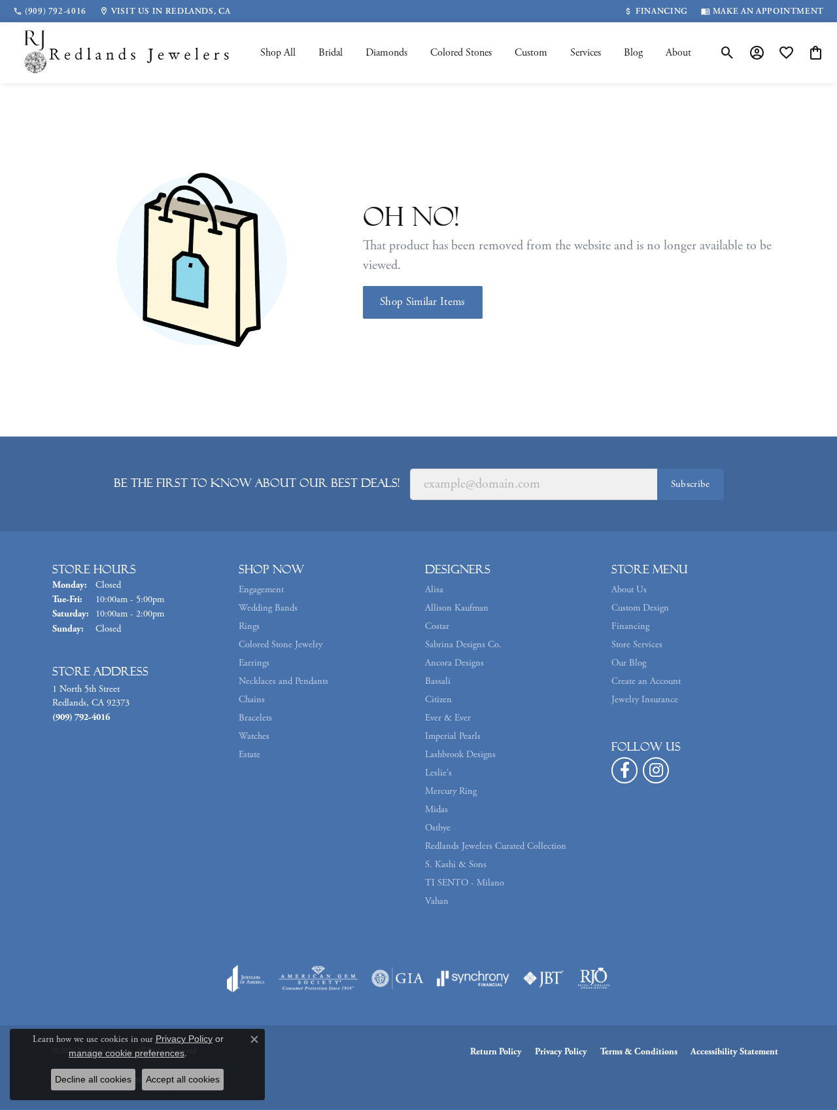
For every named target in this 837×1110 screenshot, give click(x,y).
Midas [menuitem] (436, 809)
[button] (727, 53)
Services (585, 53)
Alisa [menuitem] (434, 590)
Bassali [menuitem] (438, 681)
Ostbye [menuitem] (438, 828)
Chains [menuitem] (252, 700)
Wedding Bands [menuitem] (268, 608)
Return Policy (496, 1052)
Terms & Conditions (638, 1052)
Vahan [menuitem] (437, 901)
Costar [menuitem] (437, 626)
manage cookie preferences (126, 1053)
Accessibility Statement (734, 1052)
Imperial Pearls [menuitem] (453, 736)
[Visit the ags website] (318, 978)
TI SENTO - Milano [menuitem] (464, 883)
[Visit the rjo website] (593, 978)
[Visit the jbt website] (543, 978)
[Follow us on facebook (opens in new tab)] (624, 770)
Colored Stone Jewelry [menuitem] (280, 645)
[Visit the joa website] (246, 978)
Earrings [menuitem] (254, 663)
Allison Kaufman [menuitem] (456, 608)
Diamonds (386, 53)
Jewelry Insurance (644, 700)
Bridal (330, 53)
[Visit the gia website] (397, 978)
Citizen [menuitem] (438, 700)
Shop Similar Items (423, 302)
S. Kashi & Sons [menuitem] (456, 864)
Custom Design (640, 608)
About (678, 53)
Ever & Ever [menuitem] (448, 718)
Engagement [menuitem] (261, 590)
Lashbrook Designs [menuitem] (460, 755)
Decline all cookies (93, 1079)
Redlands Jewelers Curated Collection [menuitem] (495, 846)
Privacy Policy (561, 1052)
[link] (49, 11)
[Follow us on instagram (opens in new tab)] (656, 770)
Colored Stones (461, 53)
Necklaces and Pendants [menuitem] (283, 681)
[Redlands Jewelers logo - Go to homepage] (127, 52)
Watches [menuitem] (254, 736)
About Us (629, 590)
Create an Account (646, 681)
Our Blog (628, 663)
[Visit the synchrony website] (473, 978)
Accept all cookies (183, 1079)
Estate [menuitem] (249, 755)
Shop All (278, 53)
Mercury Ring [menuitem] (451, 791)
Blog (633, 53)
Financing (630, 626)
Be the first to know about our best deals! (257, 483)
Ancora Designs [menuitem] (454, 663)
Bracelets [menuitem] (255, 718)
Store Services (636, 645)
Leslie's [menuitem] (438, 773)
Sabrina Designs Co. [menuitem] (463, 645)
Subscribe (690, 484)
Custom (531, 53)
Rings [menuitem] (249, 626)
